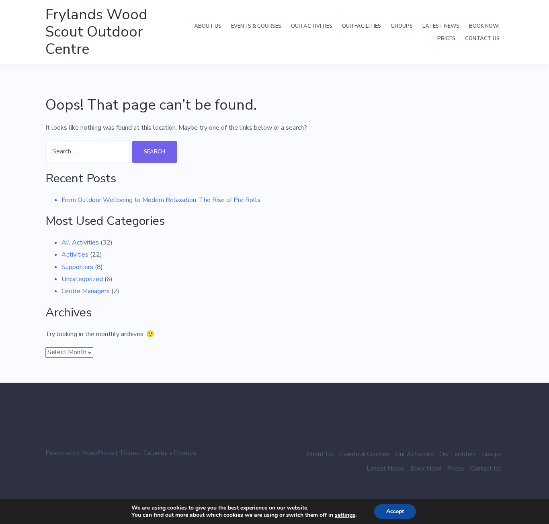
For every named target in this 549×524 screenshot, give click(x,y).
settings (345, 515)
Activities (74, 254)
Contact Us (482, 38)
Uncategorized (82, 279)
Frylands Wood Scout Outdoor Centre (96, 32)
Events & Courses (256, 26)
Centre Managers (85, 291)
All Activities (80, 242)
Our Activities (311, 26)
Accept (395, 511)
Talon (151, 453)
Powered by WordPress (79, 453)
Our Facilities (361, 26)
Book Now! (484, 26)
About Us (207, 26)
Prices (446, 38)
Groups (402, 26)
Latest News (440, 26)
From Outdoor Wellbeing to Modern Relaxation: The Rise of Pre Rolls (160, 200)
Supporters (77, 267)
